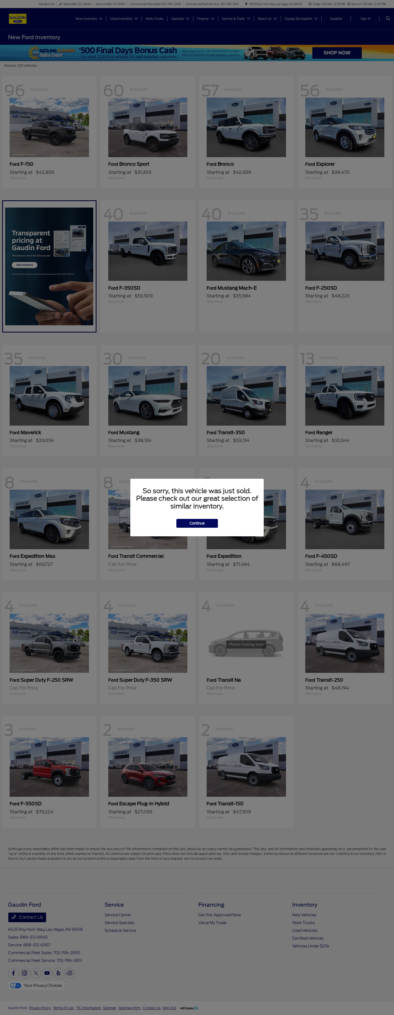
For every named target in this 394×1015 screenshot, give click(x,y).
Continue (197, 523)
